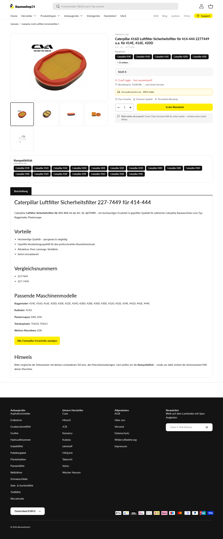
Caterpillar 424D (136, 168)
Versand (119, 426)
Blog (164, 15)
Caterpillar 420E (200, 56)
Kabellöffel (16, 446)
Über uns (120, 420)
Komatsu (67, 433)
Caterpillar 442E (117, 174)
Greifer (14, 433)
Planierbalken (18, 459)
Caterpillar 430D (193, 168)
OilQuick (67, 452)
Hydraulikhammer (20, 439)
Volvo (65, 465)
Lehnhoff (67, 446)
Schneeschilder (19, 478)
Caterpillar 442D (98, 174)
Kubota (66, 439)
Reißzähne (16, 472)
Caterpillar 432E (60, 174)
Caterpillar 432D (41, 174)
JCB (64, 426)
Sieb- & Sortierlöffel (21, 485)
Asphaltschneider (20, 413)
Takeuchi (67, 459)
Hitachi (66, 420)
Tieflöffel (15, 492)
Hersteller (26, 15)
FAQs (187, 15)
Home (13, 15)
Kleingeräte (93, 15)
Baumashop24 (24, 527)
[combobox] (115, 6)
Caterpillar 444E (136, 174)
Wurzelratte (17, 498)
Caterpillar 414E (124, 56)
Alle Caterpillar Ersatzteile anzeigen (37, 340)
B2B (156, 15)
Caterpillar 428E (174, 168)
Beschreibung (21, 191)
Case (65, 413)
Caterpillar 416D (143, 56)
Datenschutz (122, 433)
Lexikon (175, 15)
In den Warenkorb (175, 107)
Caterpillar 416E (162, 56)
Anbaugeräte (71, 15)
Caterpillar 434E (79, 174)
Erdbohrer (16, 420)
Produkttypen (48, 15)
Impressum (121, 446)
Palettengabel (18, 452)
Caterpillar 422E (117, 168)
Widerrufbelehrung (126, 439)
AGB (117, 413)
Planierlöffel (17, 465)
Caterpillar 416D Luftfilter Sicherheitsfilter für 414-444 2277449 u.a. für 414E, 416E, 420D (41, 24)
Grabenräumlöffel (20, 426)
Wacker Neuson (71, 472)
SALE (123, 15)
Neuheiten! (110, 15)
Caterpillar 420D (181, 56)
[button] (210, 6)
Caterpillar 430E (23, 174)
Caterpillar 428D (155, 168)
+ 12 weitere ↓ (123, 62)
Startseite (14, 24)
